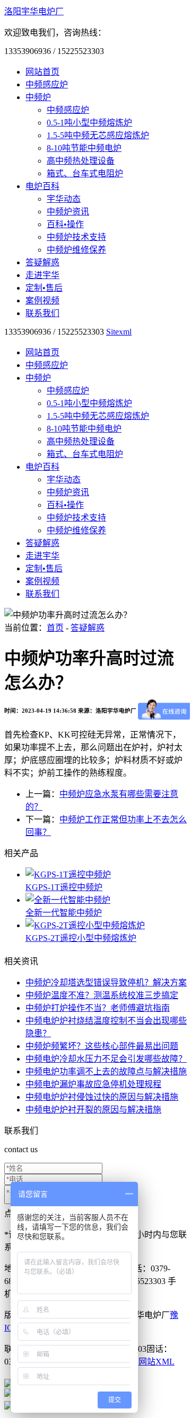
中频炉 (38, 97)
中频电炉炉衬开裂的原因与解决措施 (93, 1109)
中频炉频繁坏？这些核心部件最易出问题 (101, 1046)
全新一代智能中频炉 (63, 912)
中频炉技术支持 (76, 236)
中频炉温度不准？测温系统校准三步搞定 (101, 995)
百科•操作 (65, 224)
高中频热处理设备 (81, 160)
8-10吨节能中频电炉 (84, 147)
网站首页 (42, 71)
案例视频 (42, 300)
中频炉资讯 (68, 211)
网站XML (156, 1361)
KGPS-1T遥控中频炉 (63, 887)
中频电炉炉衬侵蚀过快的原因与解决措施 (101, 1096)
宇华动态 (64, 198)
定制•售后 (44, 287)
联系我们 (42, 313)
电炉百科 (42, 186)
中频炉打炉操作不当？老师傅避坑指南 (97, 1007)
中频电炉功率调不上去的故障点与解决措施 (106, 1071)
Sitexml (119, 331)
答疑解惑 (42, 262)
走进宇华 (42, 275)
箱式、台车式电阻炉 (85, 173)
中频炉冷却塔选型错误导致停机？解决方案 (106, 982)
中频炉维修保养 (76, 249)
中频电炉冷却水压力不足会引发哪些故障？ (106, 1058)
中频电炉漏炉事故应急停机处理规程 (93, 1084)
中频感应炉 (46, 84)
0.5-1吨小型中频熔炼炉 (89, 122)
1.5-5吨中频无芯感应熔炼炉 (98, 135)
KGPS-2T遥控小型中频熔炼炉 (80, 938)
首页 (55, 627)
